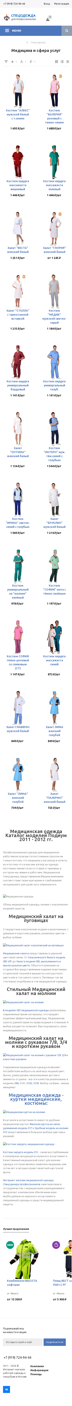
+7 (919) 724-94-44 (14, 3)
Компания (37, 1366)
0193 (36, 1083)
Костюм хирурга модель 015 (20, 1152)
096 (16, 1083)
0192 (29, 1083)
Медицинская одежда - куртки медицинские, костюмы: (36, 1099)
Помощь (36, 1374)
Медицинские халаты (16, 953)
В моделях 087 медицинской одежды (26, 1010)
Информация (39, 1370)
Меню (16, 30)
